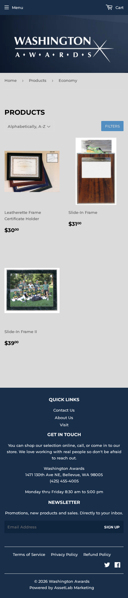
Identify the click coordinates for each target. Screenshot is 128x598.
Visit (64, 424)
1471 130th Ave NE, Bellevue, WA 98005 (64, 474)
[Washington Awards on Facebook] (117, 565)
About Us (64, 417)
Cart (119, 7)
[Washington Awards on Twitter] (107, 565)
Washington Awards (69, 581)
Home (10, 80)
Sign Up (112, 527)
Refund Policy (97, 554)
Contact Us (64, 410)
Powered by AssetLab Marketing (61, 587)
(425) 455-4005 (64, 481)
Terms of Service (29, 554)
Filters (112, 126)
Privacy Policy (64, 554)
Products (37, 80)
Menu (17, 7)
